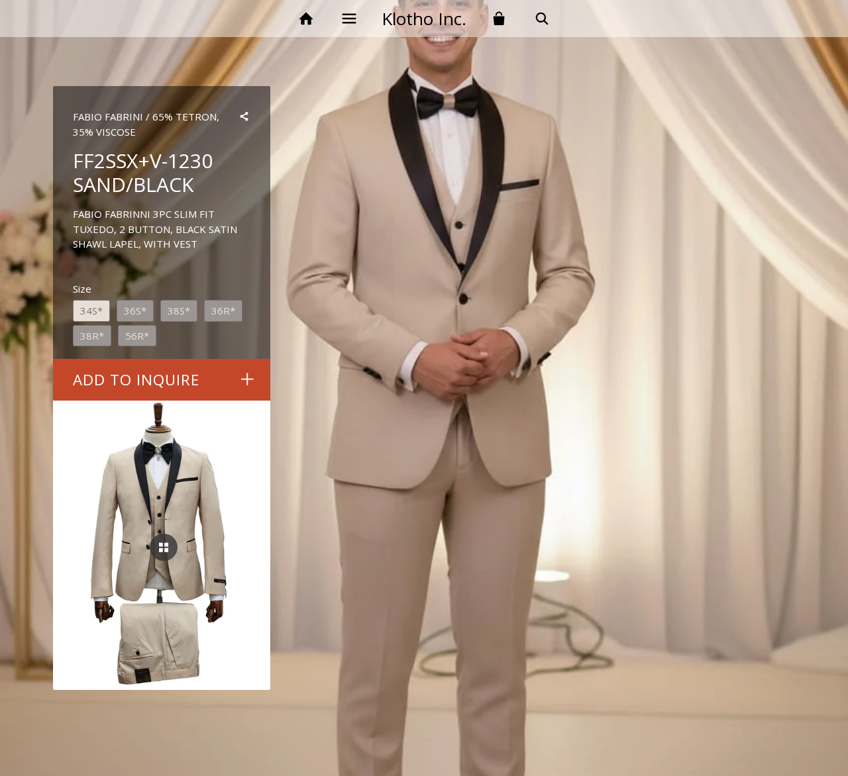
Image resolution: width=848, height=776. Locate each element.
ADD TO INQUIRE (136, 379)
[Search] (542, 19)
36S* (135, 310)
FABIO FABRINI (108, 116)
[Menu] (349, 19)
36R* (223, 310)
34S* (91, 310)
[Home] (305, 19)
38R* (92, 335)
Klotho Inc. (424, 18)
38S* (179, 310)
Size (82, 288)
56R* (137, 335)
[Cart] (499, 19)
